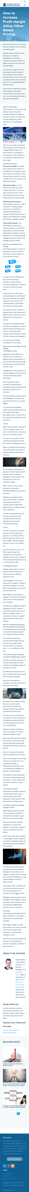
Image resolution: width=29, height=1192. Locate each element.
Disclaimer (6, 1176)
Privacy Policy (7, 1173)
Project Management (10, 1033)
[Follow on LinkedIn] (4, 1166)
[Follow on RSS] (12, 1166)
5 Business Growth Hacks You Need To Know (13, 1064)
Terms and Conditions (10, 1178)
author (23, 965)
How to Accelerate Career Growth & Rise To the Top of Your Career (14, 1084)
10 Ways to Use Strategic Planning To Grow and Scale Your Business (14, 1106)
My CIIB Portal (15, 1159)
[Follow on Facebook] (8, 1166)
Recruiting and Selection (11, 1030)
